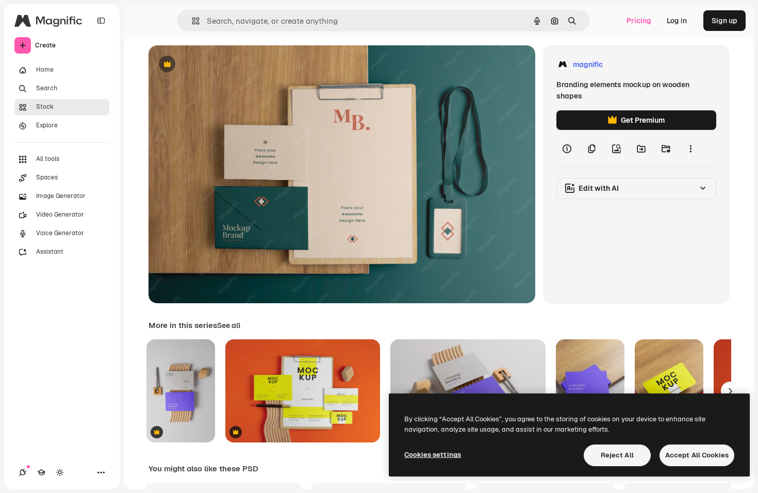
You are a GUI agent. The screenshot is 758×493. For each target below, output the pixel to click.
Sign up (724, 20)
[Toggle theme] (60, 472)
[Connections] (22, 472)
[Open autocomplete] (191, 21)
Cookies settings (432, 454)
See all (228, 325)
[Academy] (41, 472)
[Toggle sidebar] (101, 20)
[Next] (730, 390)
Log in (677, 20)
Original (214, 65)
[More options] (690, 148)
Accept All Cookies (697, 455)
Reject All (617, 455)
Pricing (639, 20)
